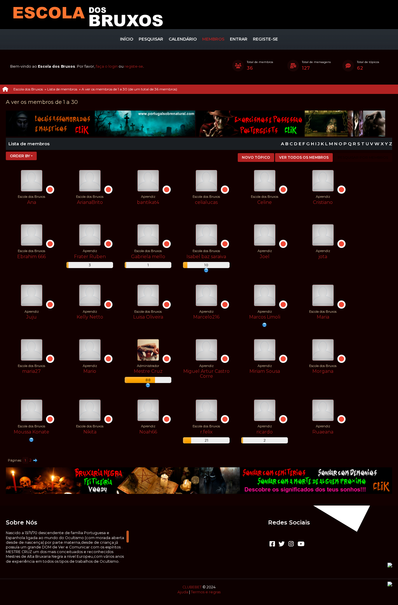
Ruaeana (322, 432)
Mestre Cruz (148, 371)
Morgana (322, 371)
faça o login (107, 66)
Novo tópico (256, 157)
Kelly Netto (90, 317)
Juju (31, 317)
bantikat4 (148, 202)
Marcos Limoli (264, 317)
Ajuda (182, 592)
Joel (265, 256)
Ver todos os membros (304, 157)
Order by (20, 155)
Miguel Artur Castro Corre (206, 373)
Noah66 (148, 432)
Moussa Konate (31, 432)
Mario (89, 371)
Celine (264, 202)
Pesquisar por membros (363, 157)
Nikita (89, 432)
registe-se (133, 66)
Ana (31, 202)
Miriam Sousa (264, 371)
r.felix (206, 432)
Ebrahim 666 (31, 256)
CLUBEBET (192, 587)
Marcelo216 (206, 317)
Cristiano (323, 202)
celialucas (206, 202)
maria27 (31, 371)
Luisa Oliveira (148, 317)
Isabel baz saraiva (206, 256)
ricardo (264, 432)
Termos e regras (206, 592)
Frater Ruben (90, 256)
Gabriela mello (148, 256)
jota (322, 256)
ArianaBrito (90, 202)
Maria (323, 317)
